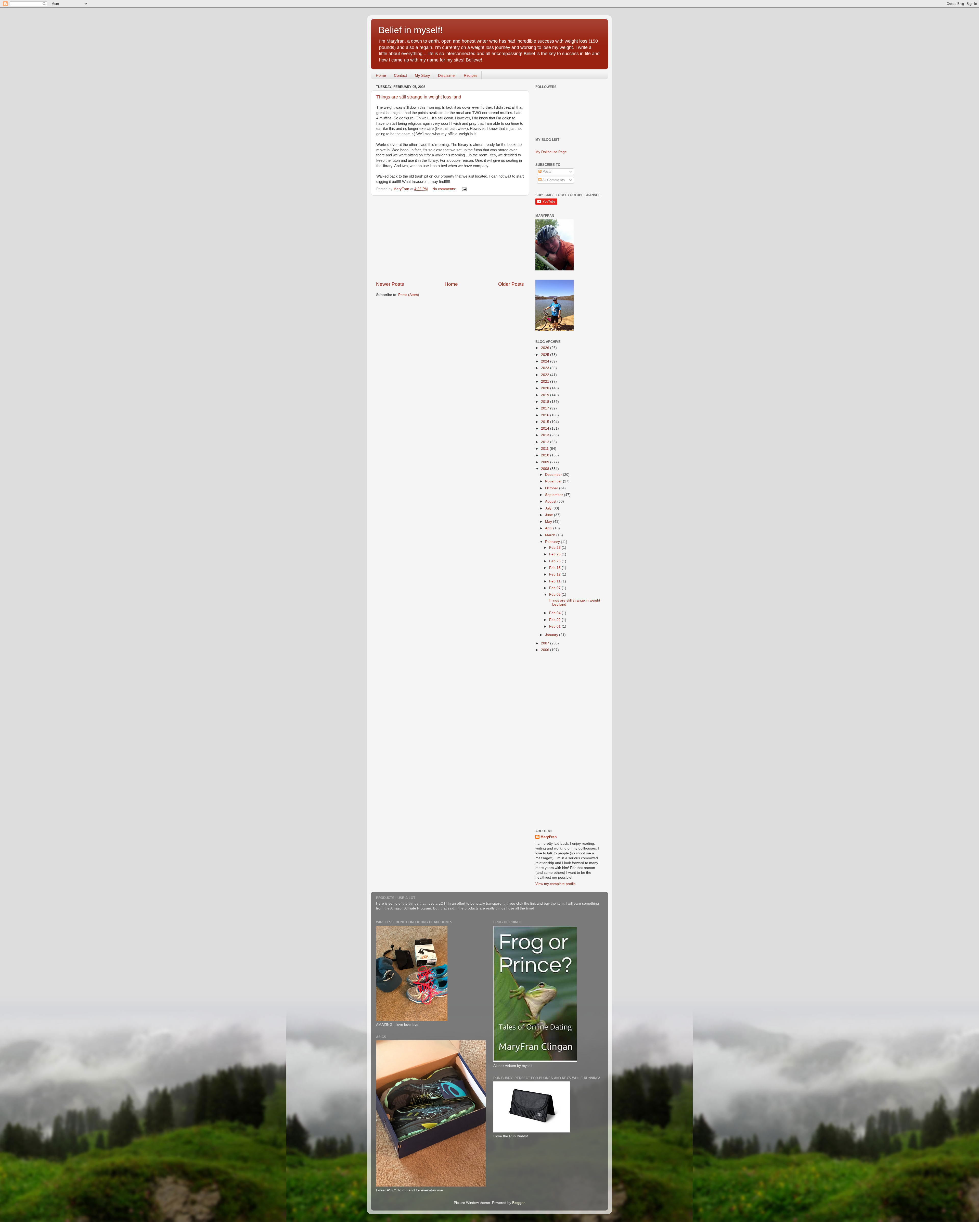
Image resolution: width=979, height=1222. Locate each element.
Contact (400, 75)
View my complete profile (555, 884)
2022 (545, 375)
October (552, 488)
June (549, 515)
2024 (545, 361)
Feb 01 (555, 626)
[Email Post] (464, 189)
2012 (545, 442)
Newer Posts (390, 284)
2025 (545, 355)
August (551, 501)
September (554, 495)
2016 (545, 415)
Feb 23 (555, 561)
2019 (545, 395)
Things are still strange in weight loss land (418, 96)
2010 (545, 455)
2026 (545, 348)
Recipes (471, 75)
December (554, 475)
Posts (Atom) (408, 295)
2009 (545, 462)
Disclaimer (447, 75)
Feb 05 (555, 594)
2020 (545, 388)
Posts (546, 171)
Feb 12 (555, 574)
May (549, 521)
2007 (545, 643)
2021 (545, 381)
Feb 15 (555, 568)
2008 (545, 469)
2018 (545, 402)
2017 (545, 408)
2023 (545, 368)
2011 (545, 449)
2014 (545, 428)
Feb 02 (555, 620)
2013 (545, 435)
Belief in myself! (411, 30)
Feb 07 (555, 588)
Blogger (518, 1203)
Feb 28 (555, 548)
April (549, 528)
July (548, 508)
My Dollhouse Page (551, 152)
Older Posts (511, 284)
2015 (545, 422)
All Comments (553, 180)
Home (381, 75)
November (554, 481)
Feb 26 (555, 554)
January (552, 635)
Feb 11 (555, 581)
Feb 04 (555, 613)
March (550, 535)
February (553, 542)
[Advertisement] (450, 238)
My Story (422, 75)
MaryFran (548, 837)
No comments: (444, 189)
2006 (545, 650)
